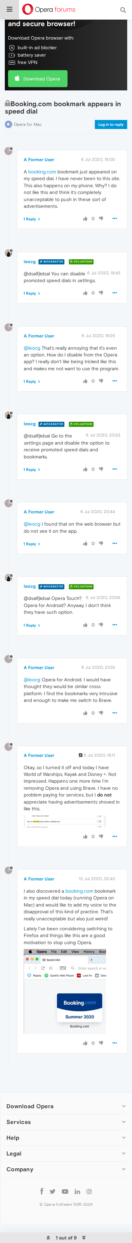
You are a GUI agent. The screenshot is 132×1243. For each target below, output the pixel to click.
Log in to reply (111, 124)
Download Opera (41, 78)
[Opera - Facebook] (41, 1191)
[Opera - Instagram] (89, 1191)
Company (19, 1169)
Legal (14, 1153)
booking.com (42, 171)
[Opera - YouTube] (65, 1191)
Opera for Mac (28, 124)
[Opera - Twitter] (52, 1191)
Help (12, 1137)
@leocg (32, 348)
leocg (30, 261)
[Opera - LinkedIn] (77, 1191)
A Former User (39, 159)
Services (18, 1122)
